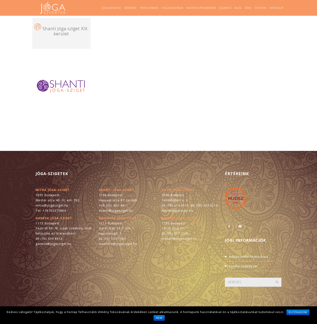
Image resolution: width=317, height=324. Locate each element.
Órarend (130, 8)
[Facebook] (229, 226)
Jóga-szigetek (111, 8)
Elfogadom (298, 312)
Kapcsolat (276, 8)
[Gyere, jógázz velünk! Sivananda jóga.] (52, 8)
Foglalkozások (172, 8)
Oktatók (260, 8)
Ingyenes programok (201, 8)
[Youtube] (240, 226)
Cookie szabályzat (243, 266)
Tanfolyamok (149, 8)
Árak (248, 8)
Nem (159, 317)
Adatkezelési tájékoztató (248, 257)
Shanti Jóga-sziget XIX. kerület (65, 31)
